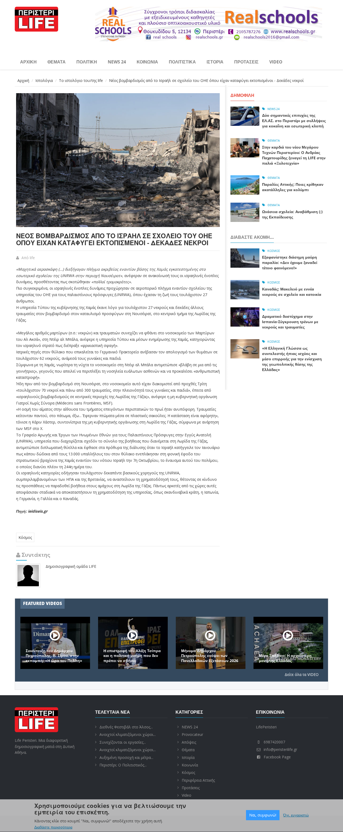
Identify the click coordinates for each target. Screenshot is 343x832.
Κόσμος (25, 537)
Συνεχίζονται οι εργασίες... (122, 742)
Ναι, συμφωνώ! (262, 815)
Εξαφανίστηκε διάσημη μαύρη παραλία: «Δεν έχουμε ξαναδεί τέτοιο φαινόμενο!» (289, 262)
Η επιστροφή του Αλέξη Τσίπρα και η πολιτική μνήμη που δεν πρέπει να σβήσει (132, 655)
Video (275, 62)
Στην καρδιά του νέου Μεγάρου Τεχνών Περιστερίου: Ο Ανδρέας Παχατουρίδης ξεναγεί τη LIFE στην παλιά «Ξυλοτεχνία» (294, 155)
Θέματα (56, 62)
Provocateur (192, 734)
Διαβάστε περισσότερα (53, 827)
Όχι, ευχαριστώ (296, 815)
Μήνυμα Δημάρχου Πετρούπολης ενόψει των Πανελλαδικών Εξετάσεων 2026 (209, 655)
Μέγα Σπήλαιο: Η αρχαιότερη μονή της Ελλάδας (285, 658)
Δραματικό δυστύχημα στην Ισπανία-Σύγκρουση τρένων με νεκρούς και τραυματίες (290, 322)
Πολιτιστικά (182, 62)
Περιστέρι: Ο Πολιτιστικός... (123, 764)
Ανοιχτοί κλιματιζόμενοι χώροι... (127, 734)
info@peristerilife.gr (280, 749)
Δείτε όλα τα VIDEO (302, 674)
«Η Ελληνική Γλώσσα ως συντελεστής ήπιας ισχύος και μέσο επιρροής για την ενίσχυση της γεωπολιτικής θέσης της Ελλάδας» (292, 359)
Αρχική (28, 62)
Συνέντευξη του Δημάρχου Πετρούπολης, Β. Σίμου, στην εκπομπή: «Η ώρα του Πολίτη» (54, 655)
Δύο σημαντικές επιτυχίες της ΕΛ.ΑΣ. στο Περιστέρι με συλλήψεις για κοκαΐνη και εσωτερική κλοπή (294, 120)
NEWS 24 (117, 62)
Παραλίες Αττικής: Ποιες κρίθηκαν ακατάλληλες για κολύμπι (292, 187)
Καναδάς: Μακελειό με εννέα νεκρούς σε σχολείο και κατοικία (291, 291)
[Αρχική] (36, 18)
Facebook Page (277, 756)
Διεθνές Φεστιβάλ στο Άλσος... (126, 726)
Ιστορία (215, 62)
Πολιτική (86, 62)
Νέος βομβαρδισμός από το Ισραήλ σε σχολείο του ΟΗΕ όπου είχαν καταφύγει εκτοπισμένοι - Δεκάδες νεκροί (114, 239)
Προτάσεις (246, 62)
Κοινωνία (147, 62)
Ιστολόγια (44, 80)
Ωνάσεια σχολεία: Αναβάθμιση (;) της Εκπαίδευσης (292, 214)
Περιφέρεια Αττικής (198, 780)
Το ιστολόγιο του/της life (81, 80)
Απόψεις (189, 742)
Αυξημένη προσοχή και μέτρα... (126, 757)
